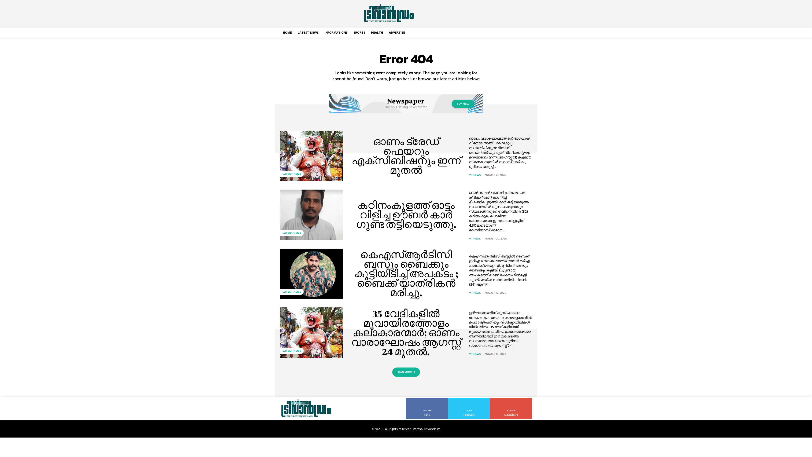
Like (427, 399)
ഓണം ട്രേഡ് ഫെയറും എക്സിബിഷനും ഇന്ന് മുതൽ (406, 156)
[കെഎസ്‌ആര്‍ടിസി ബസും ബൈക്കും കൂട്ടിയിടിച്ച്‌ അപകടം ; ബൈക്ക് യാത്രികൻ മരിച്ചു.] (311, 274)
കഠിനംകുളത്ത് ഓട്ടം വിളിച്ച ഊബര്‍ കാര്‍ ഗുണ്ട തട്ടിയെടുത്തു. (406, 215)
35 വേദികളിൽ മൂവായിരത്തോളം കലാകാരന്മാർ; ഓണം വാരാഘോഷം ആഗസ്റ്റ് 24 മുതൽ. (406, 332)
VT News (475, 175)
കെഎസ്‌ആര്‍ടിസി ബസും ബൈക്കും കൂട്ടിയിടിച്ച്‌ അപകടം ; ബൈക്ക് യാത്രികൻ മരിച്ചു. (406, 273)
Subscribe (511, 399)
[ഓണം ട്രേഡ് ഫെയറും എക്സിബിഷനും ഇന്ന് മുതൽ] (311, 156)
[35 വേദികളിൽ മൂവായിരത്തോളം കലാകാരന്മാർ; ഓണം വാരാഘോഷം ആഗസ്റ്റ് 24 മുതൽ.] (311, 332)
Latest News (292, 174)
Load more (404, 372)
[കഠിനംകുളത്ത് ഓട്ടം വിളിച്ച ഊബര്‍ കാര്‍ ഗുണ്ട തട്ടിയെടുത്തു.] (311, 215)
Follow (469, 399)
